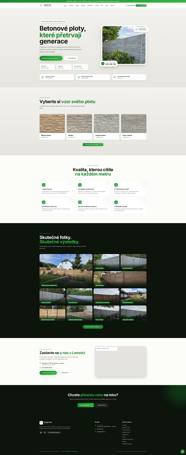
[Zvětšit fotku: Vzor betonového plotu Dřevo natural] (133, 123)
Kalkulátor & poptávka (127, 439)
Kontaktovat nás (101, 405)
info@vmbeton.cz (101, 431)
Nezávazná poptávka (141, 5)
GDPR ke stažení (128, 443)
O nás (106, 5)
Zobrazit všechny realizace (92, 326)
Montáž (83, 5)
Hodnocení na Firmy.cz (55, 432)
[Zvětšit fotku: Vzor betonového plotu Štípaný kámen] (52, 123)
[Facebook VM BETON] (41, 432)
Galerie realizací (126, 430)
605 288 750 (131, 5)
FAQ (102, 5)
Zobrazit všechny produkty (92, 144)
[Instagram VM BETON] (44, 432)
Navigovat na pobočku (49, 372)
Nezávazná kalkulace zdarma (50, 58)
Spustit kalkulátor (84, 405)
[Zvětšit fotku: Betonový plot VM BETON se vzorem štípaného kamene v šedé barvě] (124, 45)
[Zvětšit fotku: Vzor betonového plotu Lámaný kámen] (106, 123)
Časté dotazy (125, 434)
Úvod (65, 5)
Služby (77, 5)
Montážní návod (126, 432)
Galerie (97, 5)
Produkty (71, 5)
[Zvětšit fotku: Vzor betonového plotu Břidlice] (79, 123)
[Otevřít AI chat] (182, 451)
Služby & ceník (125, 427)
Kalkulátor (90, 5)
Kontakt (112, 5)
